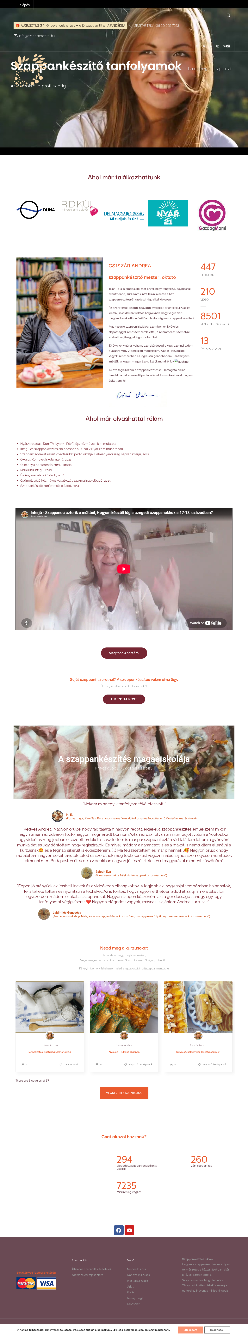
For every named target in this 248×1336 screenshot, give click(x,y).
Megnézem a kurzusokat (124, 1093)
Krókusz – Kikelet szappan (124, 1051)
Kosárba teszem (49, 1007)
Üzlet (160, 68)
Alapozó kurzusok (100, 68)
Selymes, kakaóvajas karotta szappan (198, 1051)
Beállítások (217, 1330)
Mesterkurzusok (135, 68)
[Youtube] (129, 1230)
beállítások (131, 1330)
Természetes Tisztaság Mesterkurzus (49, 1051)
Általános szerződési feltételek (91, 1269)
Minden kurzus (66, 68)
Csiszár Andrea (50, 1045)
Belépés (23, 5)
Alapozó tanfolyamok (140, 1064)
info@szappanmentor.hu (37, 36)
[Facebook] (119, 1230)
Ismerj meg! (198, 68)
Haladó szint (70, 1064)
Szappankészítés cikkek (197, 1258)
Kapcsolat (223, 68)
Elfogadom (190, 1330)
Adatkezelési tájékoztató (87, 1275)
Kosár (176, 68)
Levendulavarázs (62, 25)
